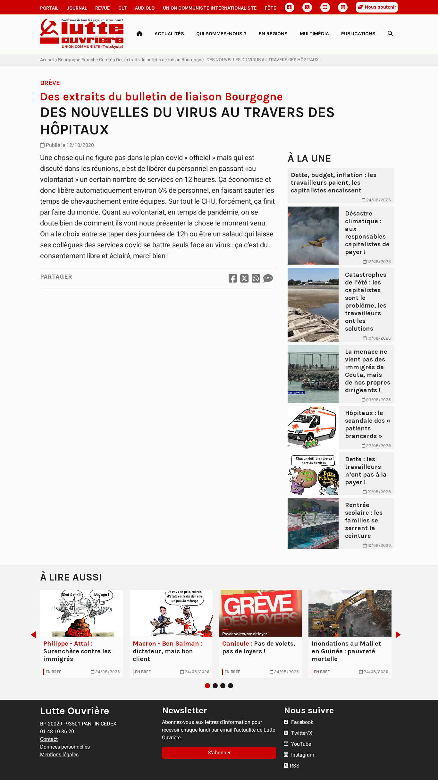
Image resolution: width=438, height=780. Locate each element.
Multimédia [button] (314, 33)
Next (400, 634)
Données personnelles (65, 747)
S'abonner (219, 753)
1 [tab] (207, 685)
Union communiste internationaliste (210, 8)
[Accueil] (139, 33)
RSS (294, 766)
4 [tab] (230, 685)
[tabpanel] (81, 634)
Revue (102, 8)
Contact (49, 739)
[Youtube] (325, 7)
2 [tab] (215, 685)
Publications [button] (358, 33)
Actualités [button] (169, 33)
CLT (122, 8)
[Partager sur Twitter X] (244, 278)
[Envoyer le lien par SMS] (268, 278)
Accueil (47, 59)
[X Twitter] (307, 7)
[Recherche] (390, 33)
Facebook (301, 722)
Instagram (302, 755)
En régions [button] (273, 33)
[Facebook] (289, 7)
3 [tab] (222, 685)
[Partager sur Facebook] (233, 278)
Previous (31, 634)
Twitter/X (301, 733)
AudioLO (145, 8)
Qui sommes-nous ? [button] (221, 33)
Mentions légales (59, 754)
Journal (77, 8)
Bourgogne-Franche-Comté (85, 59)
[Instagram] (343, 7)
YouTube (300, 744)
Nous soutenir (380, 7)
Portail (49, 8)
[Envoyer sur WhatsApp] (256, 278)
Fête (270, 8)
